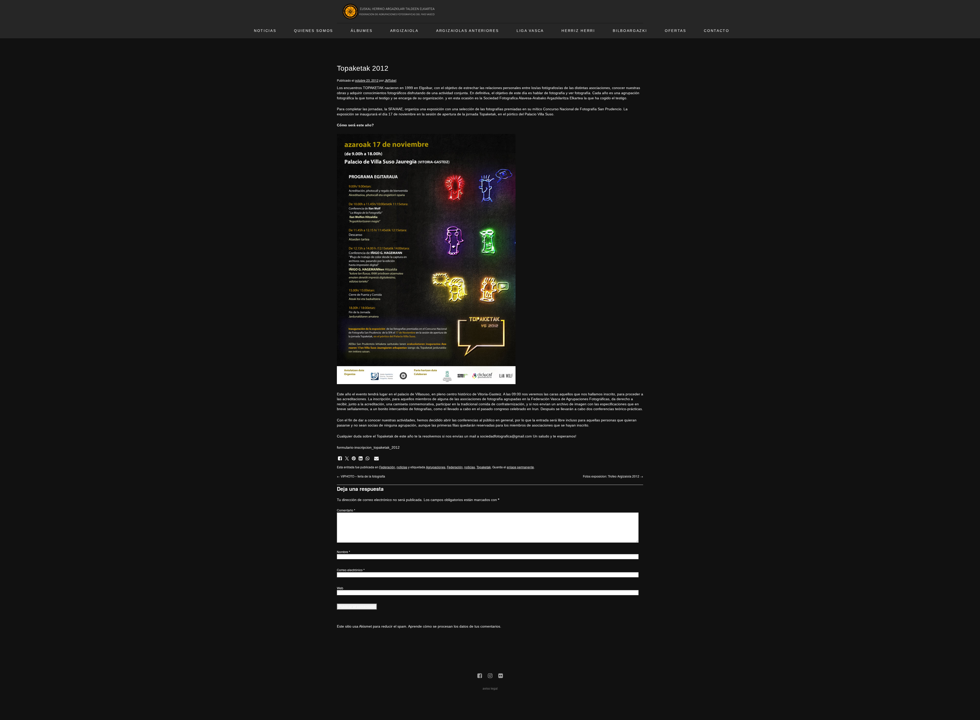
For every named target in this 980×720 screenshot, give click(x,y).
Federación (387, 467)
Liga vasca (530, 31)
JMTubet (390, 80)
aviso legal (490, 688)
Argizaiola (404, 31)
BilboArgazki (630, 31)
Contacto (716, 31)
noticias (402, 467)
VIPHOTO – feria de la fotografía (361, 476)
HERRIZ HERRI (578, 31)
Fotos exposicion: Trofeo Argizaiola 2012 (613, 476)
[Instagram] (490, 676)
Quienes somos (313, 31)
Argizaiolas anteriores (467, 31)
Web (340, 588)
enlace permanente (520, 467)
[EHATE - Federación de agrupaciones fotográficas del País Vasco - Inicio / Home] (389, 11)
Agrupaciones (435, 467)
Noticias (265, 31)
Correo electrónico (351, 570)
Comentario (346, 510)
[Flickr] (501, 676)
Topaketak (483, 467)
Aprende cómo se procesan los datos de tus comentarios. (454, 626)
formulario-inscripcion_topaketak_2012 (368, 447)
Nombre (343, 552)
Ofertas (675, 31)
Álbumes (361, 31)
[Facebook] (480, 676)
